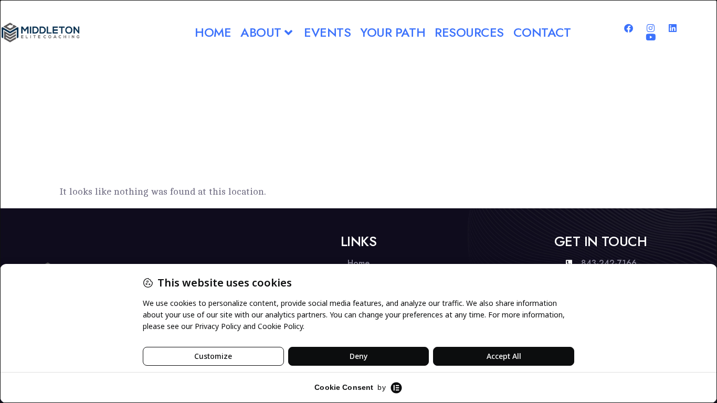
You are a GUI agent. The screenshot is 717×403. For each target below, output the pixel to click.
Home (213, 32)
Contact (542, 32)
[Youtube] (650, 37)
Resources (469, 32)
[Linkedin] (672, 28)
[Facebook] (628, 28)
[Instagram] (650, 28)
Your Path (392, 32)
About (260, 32)
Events (327, 32)
